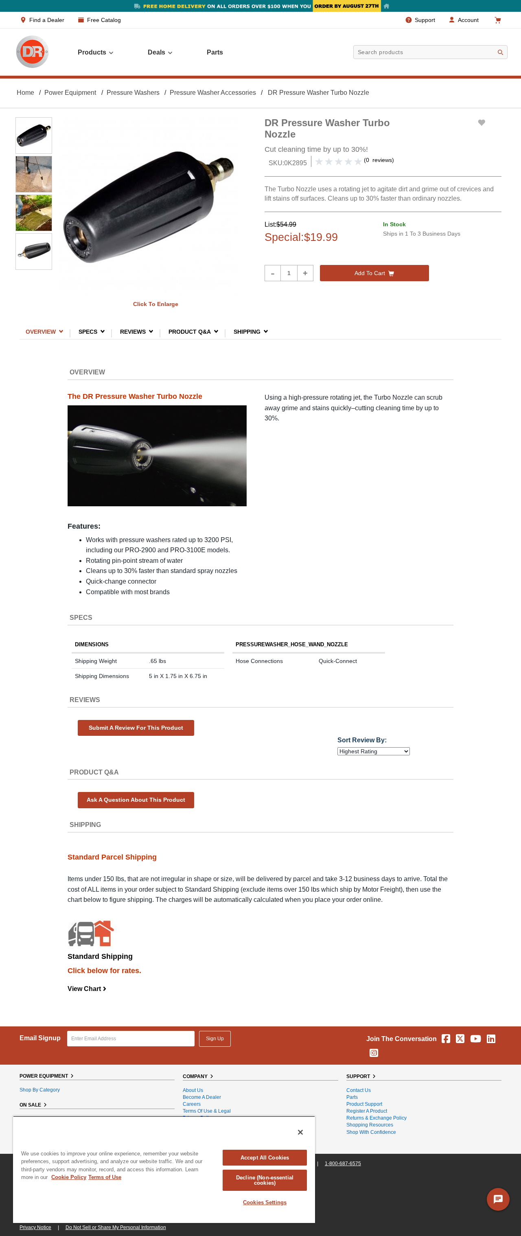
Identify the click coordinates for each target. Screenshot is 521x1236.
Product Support (364, 1104)
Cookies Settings (265, 1202)
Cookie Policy (68, 1177)
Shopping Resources (369, 1125)
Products (92, 52)
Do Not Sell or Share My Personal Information (116, 1227)
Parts (352, 1097)
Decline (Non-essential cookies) (264, 1180)
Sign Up (215, 1038)
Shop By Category (40, 1090)
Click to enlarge (155, 304)
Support (425, 20)
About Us (193, 1090)
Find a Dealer (46, 20)
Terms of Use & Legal (207, 1111)
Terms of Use (104, 1177)
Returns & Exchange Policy (376, 1118)
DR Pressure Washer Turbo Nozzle (318, 92)
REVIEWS (133, 331)
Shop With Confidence (371, 1132)
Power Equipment (70, 92)
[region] (164, 1169)
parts (215, 52)
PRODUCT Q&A (190, 331)
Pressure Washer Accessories (213, 92)
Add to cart (370, 273)
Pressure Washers (133, 92)
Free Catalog (104, 20)
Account (468, 20)
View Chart (87, 988)
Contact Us (358, 1090)
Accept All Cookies (265, 1158)
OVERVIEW (41, 331)
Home (25, 92)
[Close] (300, 1132)
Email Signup (40, 1038)
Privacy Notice (35, 1227)
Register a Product (366, 1111)
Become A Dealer (202, 1097)
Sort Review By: (362, 740)
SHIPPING (247, 331)
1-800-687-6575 (343, 1163)
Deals (156, 52)
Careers (192, 1104)
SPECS (88, 331)
